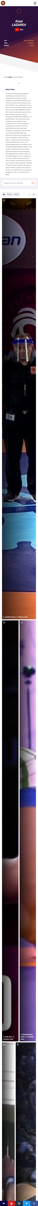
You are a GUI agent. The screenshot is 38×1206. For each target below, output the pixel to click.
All (4, 194)
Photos (9, 194)
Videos (16, 194)
